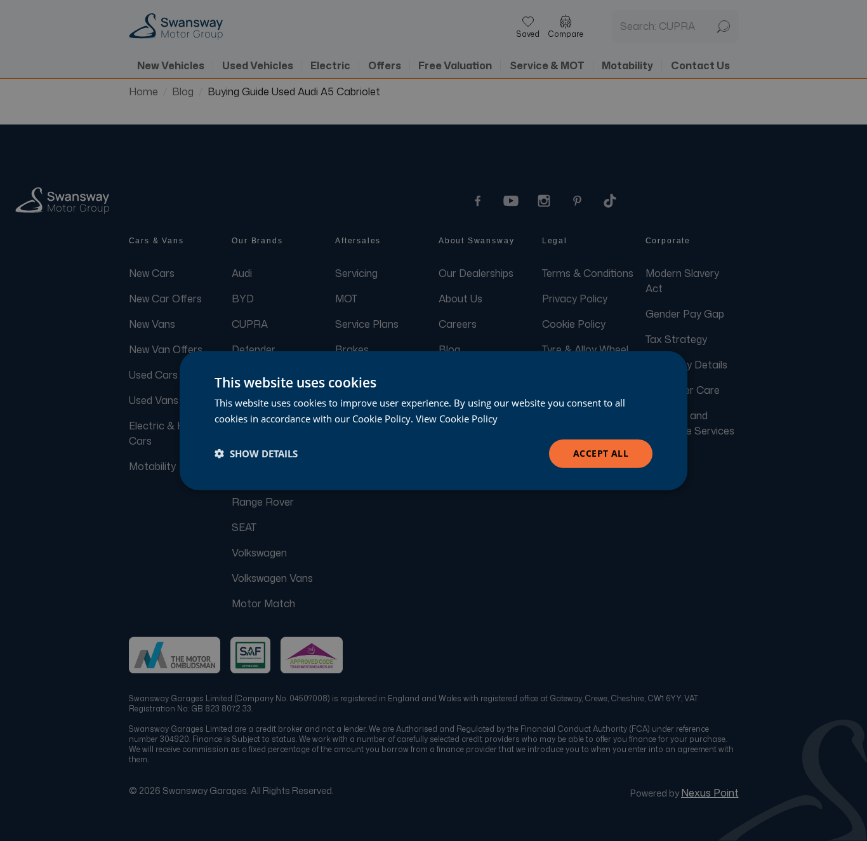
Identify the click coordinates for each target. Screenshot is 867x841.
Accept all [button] (600, 453)
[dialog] (433, 420)
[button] (256, 454)
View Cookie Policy (457, 418)
